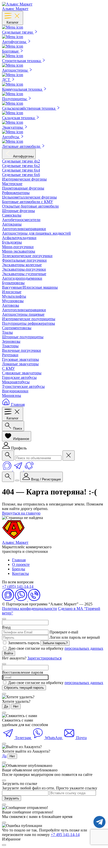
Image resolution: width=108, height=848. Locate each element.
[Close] (4, 845)
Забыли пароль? (55, 643)
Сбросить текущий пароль (24, 688)
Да (6, 706)
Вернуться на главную (21, 513)
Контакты (20, 573)
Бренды (18, 569)
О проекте (21, 564)
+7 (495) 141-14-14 (17, 586)
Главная (19, 560)
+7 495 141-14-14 (65, 834)
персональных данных (84, 648)
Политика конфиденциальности (29, 608)
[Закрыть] (4, 619)
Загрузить (11, 798)
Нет (16, 706)
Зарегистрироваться (44, 658)
